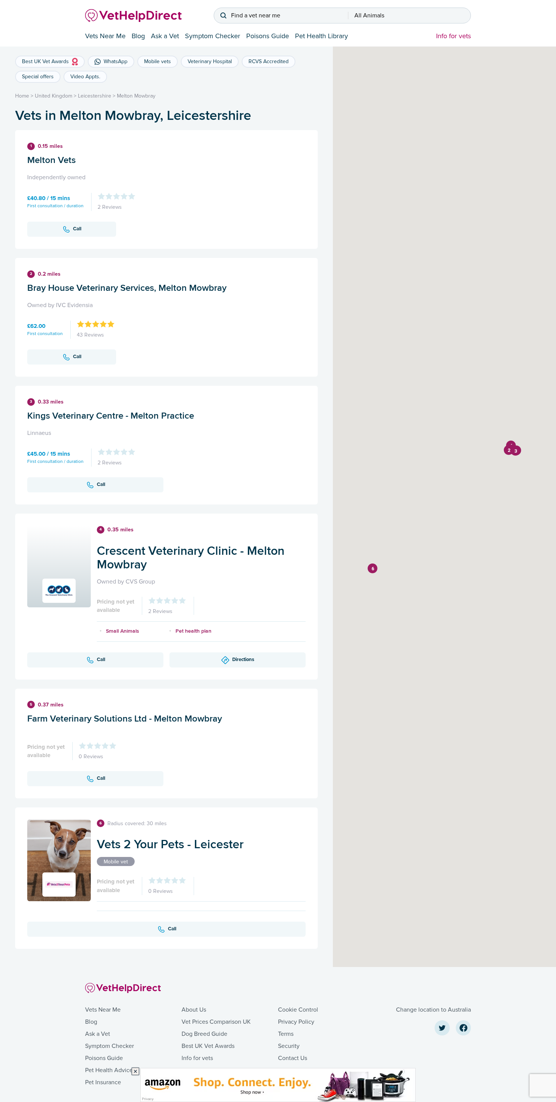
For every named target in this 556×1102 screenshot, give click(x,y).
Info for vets (453, 36)
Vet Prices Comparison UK (216, 1022)
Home (22, 96)
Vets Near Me (105, 36)
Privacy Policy (296, 1022)
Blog (138, 36)
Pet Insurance (103, 1082)
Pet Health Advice (109, 1070)
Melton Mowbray (136, 96)
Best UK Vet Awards (208, 1046)
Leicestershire (94, 96)
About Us (194, 1010)
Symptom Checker (212, 36)
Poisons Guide (267, 36)
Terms (286, 1034)
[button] (509, 450)
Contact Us (292, 1058)
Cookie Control (298, 1010)
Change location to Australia (433, 1010)
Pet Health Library (321, 36)
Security (289, 1046)
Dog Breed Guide (204, 1034)
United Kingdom (53, 96)
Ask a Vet (165, 36)
